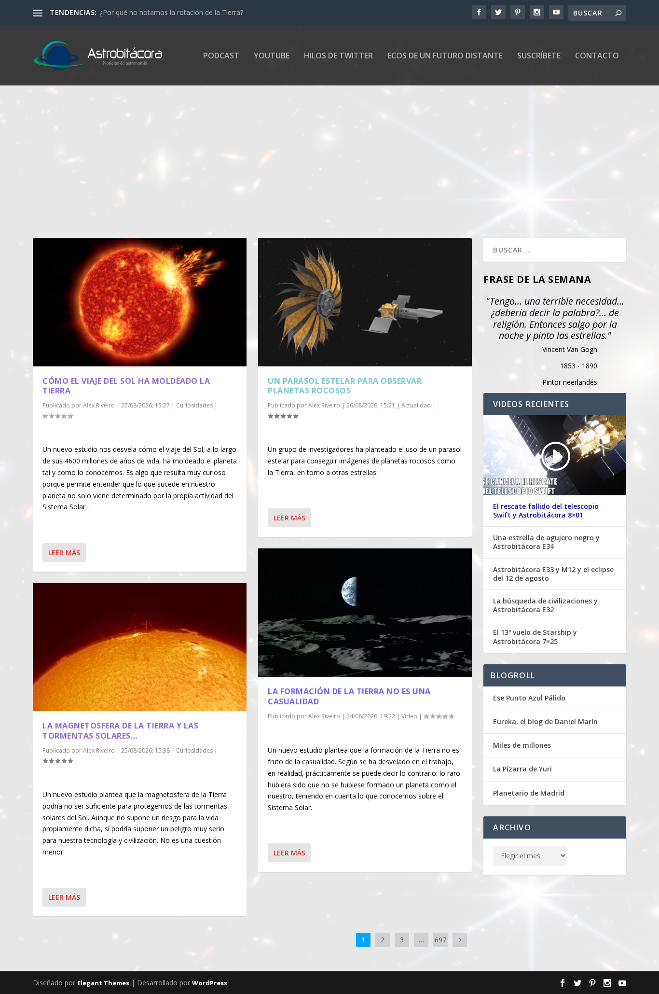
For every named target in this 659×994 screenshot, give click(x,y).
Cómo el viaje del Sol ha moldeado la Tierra (126, 386)
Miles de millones (522, 745)
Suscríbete (539, 56)
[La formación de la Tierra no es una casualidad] (365, 612)
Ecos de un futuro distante (445, 56)
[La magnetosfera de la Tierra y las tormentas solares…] (140, 647)
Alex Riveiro (99, 405)
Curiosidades (194, 405)
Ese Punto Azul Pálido (529, 697)
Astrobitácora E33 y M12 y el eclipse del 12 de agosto (553, 574)
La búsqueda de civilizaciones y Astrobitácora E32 (545, 605)
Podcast (221, 56)
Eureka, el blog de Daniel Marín (545, 721)
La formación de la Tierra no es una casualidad (349, 696)
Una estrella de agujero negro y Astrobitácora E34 (546, 542)
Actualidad (416, 405)
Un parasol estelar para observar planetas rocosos (345, 386)
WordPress (209, 983)
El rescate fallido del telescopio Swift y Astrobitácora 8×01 (546, 510)
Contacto (597, 56)
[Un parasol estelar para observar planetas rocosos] (365, 302)
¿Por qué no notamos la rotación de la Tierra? (171, 12)
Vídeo (409, 716)
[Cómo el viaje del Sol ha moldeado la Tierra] (140, 302)
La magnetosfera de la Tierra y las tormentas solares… (120, 730)
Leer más (64, 552)
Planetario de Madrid (528, 793)
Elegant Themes (103, 983)
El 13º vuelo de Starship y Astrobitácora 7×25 (535, 636)
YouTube (271, 56)
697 (440, 939)
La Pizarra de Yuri (522, 768)
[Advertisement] (322, 151)
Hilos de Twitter (338, 56)
